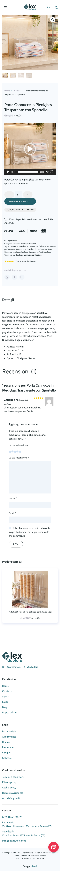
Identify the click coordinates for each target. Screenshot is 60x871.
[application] (30, 149)
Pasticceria (31, 243)
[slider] (28, 172)
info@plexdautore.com (14, 840)
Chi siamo (7, 691)
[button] (5, 7)
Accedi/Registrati (11, 798)
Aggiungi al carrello (20, 201)
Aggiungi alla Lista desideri (20, 209)
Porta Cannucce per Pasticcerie (31, 255)
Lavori (5, 701)
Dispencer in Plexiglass (25, 249)
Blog (4, 707)
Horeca (24, 243)
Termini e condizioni (13, 776)
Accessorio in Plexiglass (17, 246)
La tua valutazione (18, 445)
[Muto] (47, 171)
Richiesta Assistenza (12, 792)
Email (12, 513)
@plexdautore (14, 666)
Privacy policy (9, 782)
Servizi (5, 696)
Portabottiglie (9, 731)
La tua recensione (19, 457)
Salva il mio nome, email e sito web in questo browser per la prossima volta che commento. (29, 532)
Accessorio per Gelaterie (36, 246)
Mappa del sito (9, 712)
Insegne (6, 752)
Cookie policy (9, 787)
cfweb (34, 866)
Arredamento (9, 736)
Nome (13, 498)
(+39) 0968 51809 (12, 817)
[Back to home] (30, 7)
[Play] (8, 171)
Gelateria (16, 243)
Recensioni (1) (19, 371)
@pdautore (32, 666)
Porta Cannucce (41, 249)
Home (5, 685)
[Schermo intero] (51, 171)
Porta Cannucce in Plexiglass (35, 252)
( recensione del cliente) (26, 261)
